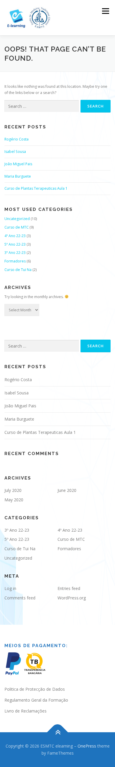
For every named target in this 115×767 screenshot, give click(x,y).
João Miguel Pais (18, 163)
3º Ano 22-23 (15, 252)
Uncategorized (17, 218)
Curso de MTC (16, 227)
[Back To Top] (57, 732)
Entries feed (69, 588)
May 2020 (13, 499)
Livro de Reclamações (25, 711)
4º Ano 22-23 (15, 235)
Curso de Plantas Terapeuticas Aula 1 (36, 188)
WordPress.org (72, 598)
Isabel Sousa (15, 151)
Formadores (15, 261)
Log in (10, 588)
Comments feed (19, 598)
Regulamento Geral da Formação (36, 700)
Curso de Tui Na (18, 269)
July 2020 (13, 490)
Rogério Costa (16, 139)
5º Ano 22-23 (15, 244)
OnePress (87, 746)
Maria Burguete (17, 176)
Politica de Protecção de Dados (34, 689)
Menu (105, 11)
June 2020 (67, 490)
